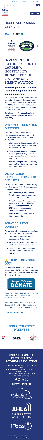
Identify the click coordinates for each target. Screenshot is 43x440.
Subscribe (21, 388)
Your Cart (24, 1)
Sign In (32, 1)
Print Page (15, 1)
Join (37, 1)
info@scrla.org (24, 376)
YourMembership (19, 438)
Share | (9, 34)
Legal (28, 438)
